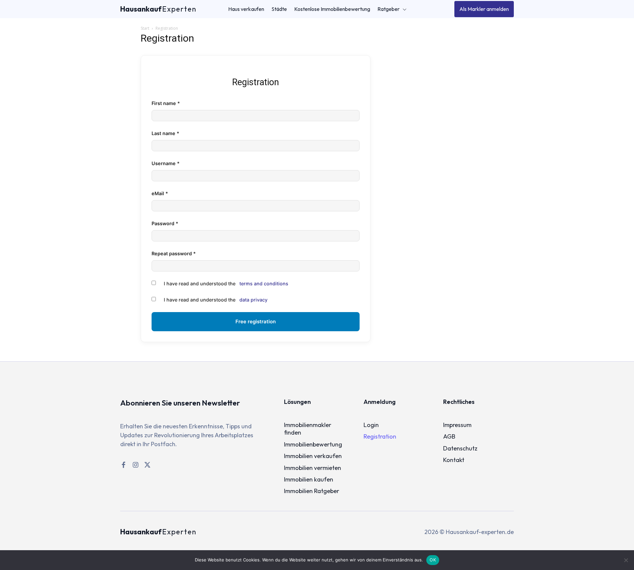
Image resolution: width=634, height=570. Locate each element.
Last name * (165, 133)
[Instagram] (135, 465)
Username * (166, 163)
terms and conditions (263, 283)
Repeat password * (174, 253)
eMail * (160, 193)
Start (145, 28)
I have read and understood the (226, 283)
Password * (165, 223)
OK (433, 559)
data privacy (253, 300)
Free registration (255, 321)
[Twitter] (147, 465)
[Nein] (625, 560)
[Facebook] (123, 465)
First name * (166, 103)
